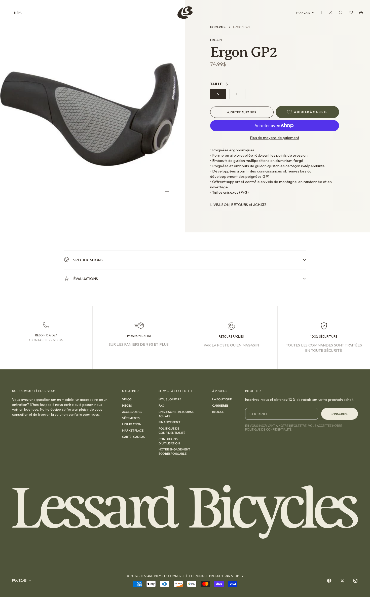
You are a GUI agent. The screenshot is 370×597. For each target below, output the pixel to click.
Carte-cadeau (133, 437)
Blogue (218, 412)
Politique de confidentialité (172, 431)
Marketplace (133, 430)
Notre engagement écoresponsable (174, 451)
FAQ (161, 405)
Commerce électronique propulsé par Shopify (205, 576)
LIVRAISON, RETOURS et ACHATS (238, 204)
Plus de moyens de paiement (274, 137)
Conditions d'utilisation (169, 441)
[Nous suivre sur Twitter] (342, 580)
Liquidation (132, 424)
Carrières (220, 405)
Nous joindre (170, 399)
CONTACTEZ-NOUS (46, 339)
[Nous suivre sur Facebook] (329, 580)
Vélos (127, 399)
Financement (169, 422)
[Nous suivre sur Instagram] (355, 580)
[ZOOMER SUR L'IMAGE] (167, 191)
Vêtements (131, 418)
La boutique (222, 399)
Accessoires (132, 412)
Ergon (216, 40)
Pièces (127, 405)
